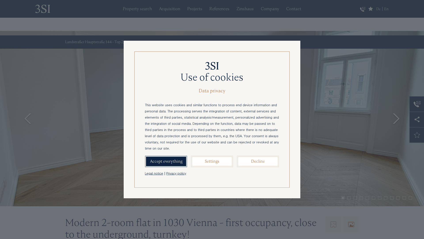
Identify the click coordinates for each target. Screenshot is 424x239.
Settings (212, 161)
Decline (258, 161)
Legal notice (154, 174)
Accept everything (166, 161)
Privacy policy (176, 174)
